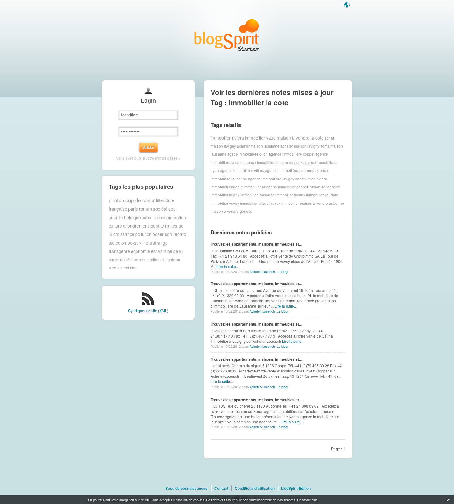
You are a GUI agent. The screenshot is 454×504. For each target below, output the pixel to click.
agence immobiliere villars (242, 170)
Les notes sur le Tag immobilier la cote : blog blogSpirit (227, 35)
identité (157, 226)
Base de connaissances (186, 488)
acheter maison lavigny (299, 146)
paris (133, 208)
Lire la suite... (227, 266)
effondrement (136, 226)
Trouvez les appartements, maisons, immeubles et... (256, 244)
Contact (221, 488)
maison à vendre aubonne (322, 203)
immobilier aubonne (260, 186)
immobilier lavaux (290, 194)
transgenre (119, 251)
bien (133, 267)
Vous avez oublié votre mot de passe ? (148, 158)
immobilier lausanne (257, 194)
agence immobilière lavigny (271, 178)
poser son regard (169, 234)
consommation (171, 217)
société (160, 208)
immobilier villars (254, 203)
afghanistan (170, 259)
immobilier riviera (227, 138)
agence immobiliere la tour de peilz (272, 162)
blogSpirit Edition (296, 488)
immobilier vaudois (322, 194)
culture (115, 226)
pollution (143, 234)
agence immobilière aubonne (289, 170)
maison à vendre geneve (231, 211)
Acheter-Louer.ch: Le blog (269, 271)
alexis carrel (119, 267)
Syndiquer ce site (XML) (148, 310)
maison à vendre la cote (300, 138)
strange (160, 243)
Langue (347, 5)
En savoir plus (307, 499)
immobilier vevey (225, 203)
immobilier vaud (260, 138)
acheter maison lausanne (258, 146)
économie (140, 251)
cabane (149, 217)
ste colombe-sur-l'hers (130, 243)
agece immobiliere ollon (247, 154)
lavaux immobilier (284, 203)
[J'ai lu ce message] (448, 499)
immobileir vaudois (226, 186)
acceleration (149, 259)
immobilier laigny (225, 194)
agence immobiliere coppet (291, 154)
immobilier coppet (293, 186)
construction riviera (311, 178)
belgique (132, 217)
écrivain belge (164, 251)
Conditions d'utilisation (255, 488)
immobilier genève (324, 186)
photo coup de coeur (132, 200)
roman (145, 208)
